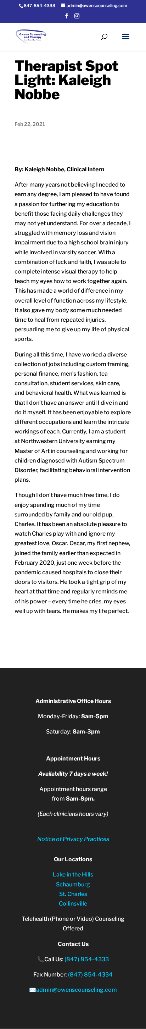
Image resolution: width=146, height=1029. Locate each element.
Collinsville (73, 903)
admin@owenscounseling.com (76, 989)
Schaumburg (73, 884)
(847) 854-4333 (86, 959)
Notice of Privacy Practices (73, 839)
